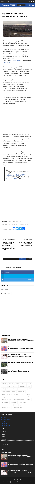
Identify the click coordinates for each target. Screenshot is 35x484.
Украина (11, 383)
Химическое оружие (18, 399)
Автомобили (5, 402)
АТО (3, 389)
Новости (4, 383)
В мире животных (17, 407)
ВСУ (30, 389)
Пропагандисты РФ (7, 394)
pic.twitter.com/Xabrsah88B (15, 175)
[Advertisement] (17, 119)
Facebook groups (6, 419)
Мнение (9, 389)
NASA (11, 405)
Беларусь (4, 397)
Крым (14, 389)
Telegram (4, 423)
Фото (13, 391)
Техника (16, 394)
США (29, 386)
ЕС (32, 397)
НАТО (22, 394)
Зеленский (26, 397)
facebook (22, 258)
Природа (22, 405)
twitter (18, 276)
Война (29, 383)
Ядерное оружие (6, 399)
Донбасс (15, 386)
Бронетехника (22, 402)
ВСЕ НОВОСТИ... (6, 293)
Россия (17, 383)
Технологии (17, 397)
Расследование (6, 391)
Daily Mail (6, 62)
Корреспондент (15, 60)
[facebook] (29, 1)
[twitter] (31, 1)
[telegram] (33, 1)
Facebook (4, 417)
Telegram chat (5, 425)
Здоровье (4, 405)
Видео (23, 383)
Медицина (13, 402)
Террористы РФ (6, 386)
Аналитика (22, 386)
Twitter (3, 421)
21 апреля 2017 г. (12, 179)
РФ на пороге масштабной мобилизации (20, 362)
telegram (18, 279)
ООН (10, 397)
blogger (29, 258)
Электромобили (6, 407)
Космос (28, 399)
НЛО (16, 405)
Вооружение (21, 391)
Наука (28, 394)
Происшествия (22, 389)
